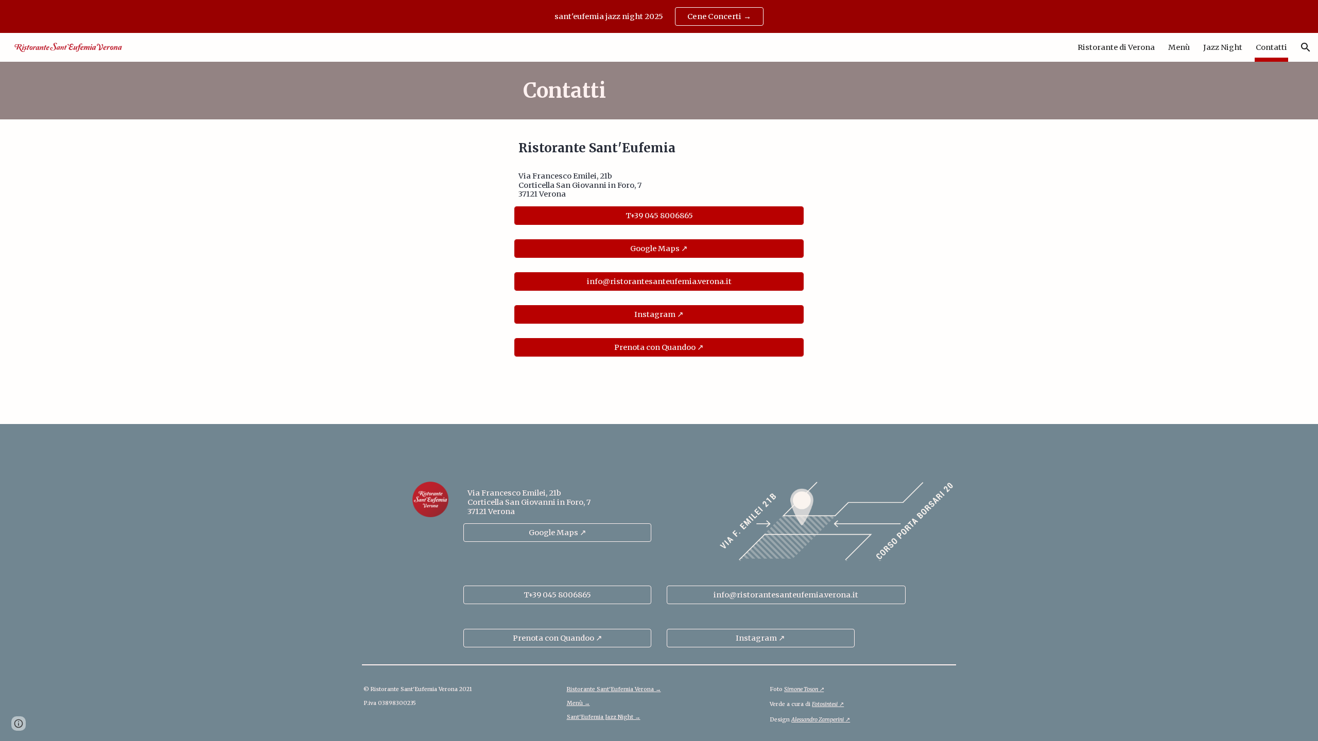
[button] (1305, 47)
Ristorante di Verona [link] (1116, 47)
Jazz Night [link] (1222, 47)
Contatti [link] (1271, 47)
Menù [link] (1179, 47)
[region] (659, 16)
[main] (659, 90)
